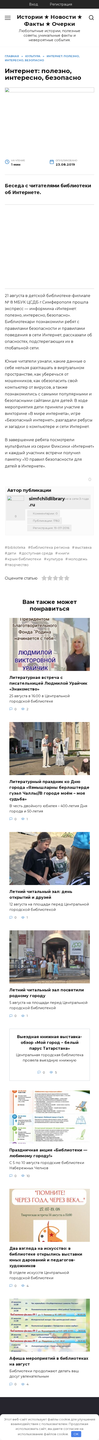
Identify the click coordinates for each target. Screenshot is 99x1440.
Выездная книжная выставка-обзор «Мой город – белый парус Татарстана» (49, 1042)
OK (76, 1434)
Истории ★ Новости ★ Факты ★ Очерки (49, 20)
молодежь (77, 559)
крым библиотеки (24, 559)
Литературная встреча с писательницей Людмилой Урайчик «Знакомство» (48, 683)
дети (11, 553)
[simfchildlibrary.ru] (15, 504)
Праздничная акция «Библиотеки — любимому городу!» (48, 1153)
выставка (83, 547)
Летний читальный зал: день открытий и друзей (40, 894)
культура (55, 559)
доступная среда (37, 553)
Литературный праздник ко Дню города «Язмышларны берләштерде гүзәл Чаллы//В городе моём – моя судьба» (49, 790)
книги (63, 553)
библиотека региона (50, 547)
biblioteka (16, 547)
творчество (18, 565)
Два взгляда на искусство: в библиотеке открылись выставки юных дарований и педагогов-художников (45, 1257)
